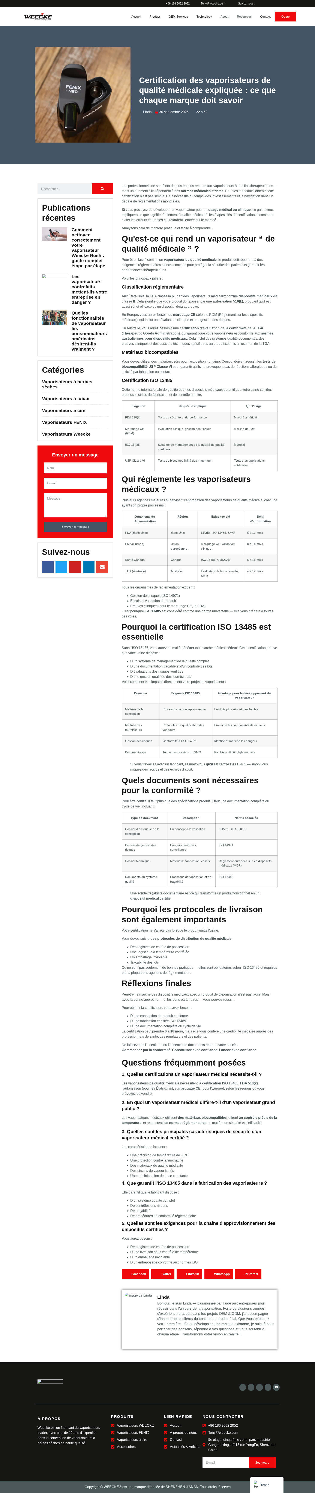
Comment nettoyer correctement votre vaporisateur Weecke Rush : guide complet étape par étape (88, 247)
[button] (135, 1274)
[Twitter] (251, 1387)
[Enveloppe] (276, 1387)
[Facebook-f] (242, 1387)
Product (155, 16)
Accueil (136, 16)
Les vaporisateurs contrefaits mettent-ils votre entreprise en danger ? (89, 289)
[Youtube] (259, 1387)
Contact (265, 16)
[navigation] (267, 1485)
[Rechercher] (102, 188)
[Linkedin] (268, 1387)
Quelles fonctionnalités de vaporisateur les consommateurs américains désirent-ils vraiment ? (89, 330)
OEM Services (178, 16)
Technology (204, 16)
